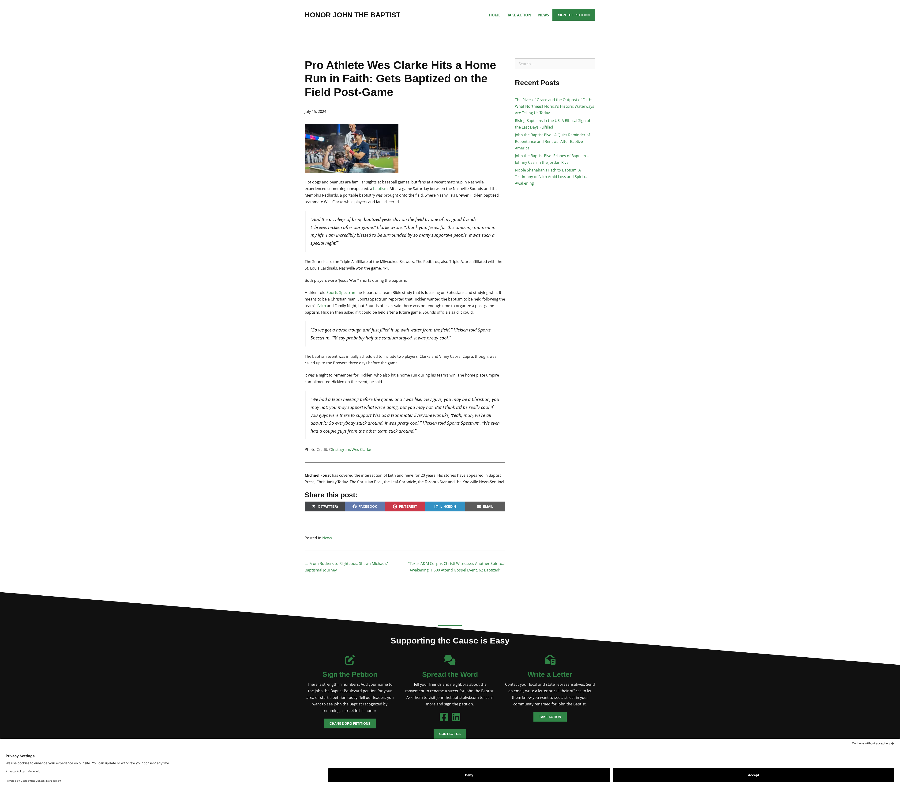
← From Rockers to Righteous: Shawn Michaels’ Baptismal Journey (346, 567)
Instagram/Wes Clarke (351, 449)
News (543, 15)
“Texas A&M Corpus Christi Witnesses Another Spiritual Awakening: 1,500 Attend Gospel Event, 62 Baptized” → (456, 567)
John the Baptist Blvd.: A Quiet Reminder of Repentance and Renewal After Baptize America (552, 141)
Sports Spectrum (341, 292)
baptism (380, 188)
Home (494, 15)
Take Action (519, 15)
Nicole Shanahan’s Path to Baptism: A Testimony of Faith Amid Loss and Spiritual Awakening (552, 176)
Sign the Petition (574, 15)
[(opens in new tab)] (449, 662)
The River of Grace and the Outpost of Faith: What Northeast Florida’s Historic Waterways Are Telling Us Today (554, 106)
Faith (321, 305)
